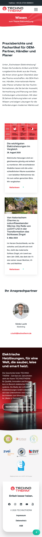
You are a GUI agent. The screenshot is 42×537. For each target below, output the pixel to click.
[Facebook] (9, 504)
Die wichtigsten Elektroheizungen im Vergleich (18, 146)
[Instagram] (15, 504)
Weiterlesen (14, 187)
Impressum (21, 515)
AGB (21, 526)
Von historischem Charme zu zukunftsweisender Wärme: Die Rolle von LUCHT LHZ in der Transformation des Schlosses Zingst (19, 226)
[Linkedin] (21, 504)
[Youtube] (26, 504)
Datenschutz (21, 520)
